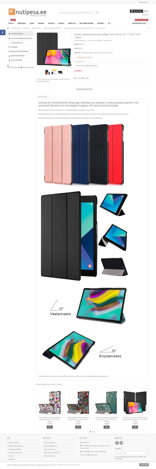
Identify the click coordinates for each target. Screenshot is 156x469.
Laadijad (14, 47)
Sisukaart (11, 459)
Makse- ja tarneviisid (15, 446)
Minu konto (47, 438)
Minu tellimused (49, 443)
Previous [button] (37, 409)
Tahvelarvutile (17, 43)
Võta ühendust (13, 443)
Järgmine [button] (71, 49)
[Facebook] (117, 443)
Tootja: (76, 40)
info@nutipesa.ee (91, 455)
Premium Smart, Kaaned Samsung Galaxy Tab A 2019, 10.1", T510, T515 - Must (135, 419)
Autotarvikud (16, 60)
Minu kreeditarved (50, 446)
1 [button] (90, 431)
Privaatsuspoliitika (14, 449)
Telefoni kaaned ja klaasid (21, 38)
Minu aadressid (49, 449)
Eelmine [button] (37, 49)
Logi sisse (145, 15)
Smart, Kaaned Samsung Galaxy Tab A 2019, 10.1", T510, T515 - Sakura (106, 419)
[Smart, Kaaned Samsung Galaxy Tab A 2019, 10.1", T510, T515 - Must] (47, 72)
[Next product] (148, 27)
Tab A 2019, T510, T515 (84, 89)
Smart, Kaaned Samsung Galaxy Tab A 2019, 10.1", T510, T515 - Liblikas (50, 419)
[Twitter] (121, 443)
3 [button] (94, 431)
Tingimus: (106, 40)
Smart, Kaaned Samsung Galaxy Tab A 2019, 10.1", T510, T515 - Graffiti (78, 419)
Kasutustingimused (15, 453)
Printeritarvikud (18, 56)
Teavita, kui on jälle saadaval (86, 66)
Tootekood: (90, 40)
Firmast (10, 456)
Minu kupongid (49, 456)
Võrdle (86, 78)
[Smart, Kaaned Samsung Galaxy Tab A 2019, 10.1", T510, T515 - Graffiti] (78, 402)
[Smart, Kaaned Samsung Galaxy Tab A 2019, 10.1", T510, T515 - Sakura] (106, 402)
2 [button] (92, 431)
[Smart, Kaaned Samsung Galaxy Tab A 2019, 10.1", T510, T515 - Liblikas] (49, 402)
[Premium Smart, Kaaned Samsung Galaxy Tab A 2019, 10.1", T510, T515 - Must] (135, 402)
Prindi (79, 78)
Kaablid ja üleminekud (19, 51)
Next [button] (148, 409)
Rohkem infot (42, 97)
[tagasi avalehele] (8, 28)
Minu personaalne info (52, 453)
